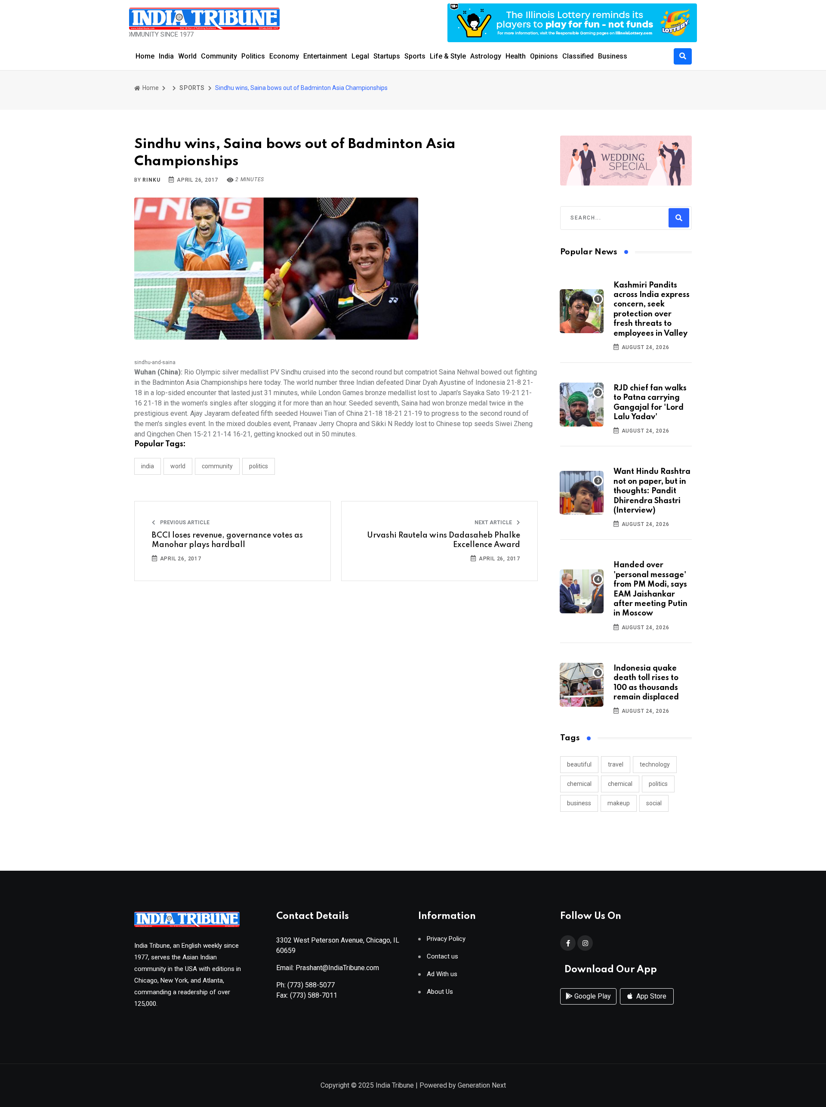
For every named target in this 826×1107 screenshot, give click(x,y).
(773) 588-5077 (311, 985)
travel (615, 764)
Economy (284, 56)
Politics (253, 56)
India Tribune (395, 1085)
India (166, 56)
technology (655, 764)
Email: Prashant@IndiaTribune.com (327, 968)
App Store (650, 996)
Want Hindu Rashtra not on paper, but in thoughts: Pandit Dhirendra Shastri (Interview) (651, 491)
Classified (578, 56)
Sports (414, 56)
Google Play (592, 996)
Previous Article (184, 522)
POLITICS (258, 466)
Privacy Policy (446, 939)
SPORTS (192, 87)
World (187, 56)
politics (658, 783)
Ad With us (442, 974)
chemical (579, 783)
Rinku (151, 180)
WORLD (177, 466)
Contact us (442, 956)
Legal (360, 56)
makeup (618, 803)
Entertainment (325, 56)
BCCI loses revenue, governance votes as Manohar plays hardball (227, 540)
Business (612, 56)
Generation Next (482, 1085)
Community (219, 56)
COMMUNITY (217, 466)
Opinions (544, 56)
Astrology (485, 56)
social (654, 803)
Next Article (494, 522)
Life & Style (448, 56)
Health (515, 56)
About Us (440, 992)
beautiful (579, 764)
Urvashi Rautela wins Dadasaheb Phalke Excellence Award (443, 540)
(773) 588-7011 (313, 995)
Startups (386, 56)
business (579, 803)
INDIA (147, 466)
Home (145, 56)
